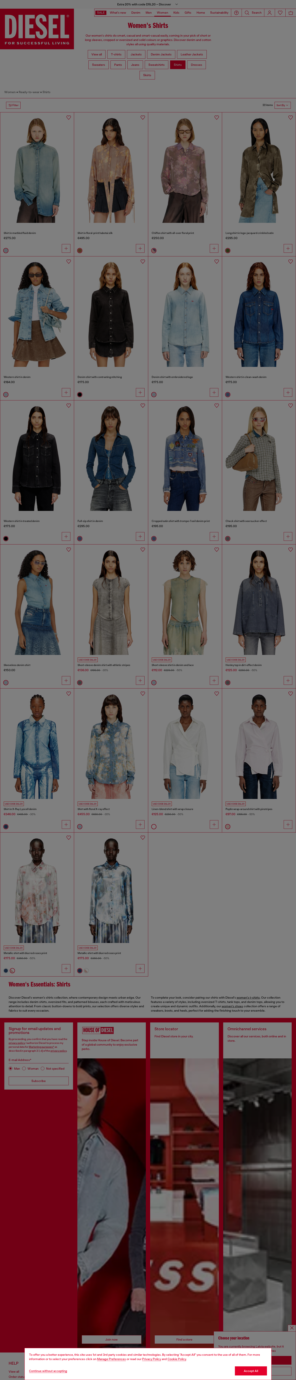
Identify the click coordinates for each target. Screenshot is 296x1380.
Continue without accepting (48, 1371)
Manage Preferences (111, 1359)
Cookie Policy (177, 1359)
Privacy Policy (151, 1359)
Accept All (251, 1371)
